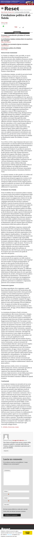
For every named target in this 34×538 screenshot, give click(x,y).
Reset (2, 12)
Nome (6, 492)
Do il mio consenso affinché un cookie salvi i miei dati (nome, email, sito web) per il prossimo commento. (15, 510)
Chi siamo (16, 4)
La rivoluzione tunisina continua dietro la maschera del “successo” (16, 39)
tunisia (17, 427)
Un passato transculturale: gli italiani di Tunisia (15, 35)
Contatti (11, 4)
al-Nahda (5, 427)
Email (6, 498)
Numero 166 (11, 12)
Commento (7, 470)
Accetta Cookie (27, 532)
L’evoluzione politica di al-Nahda (11, 48)
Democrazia (11, 427)
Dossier (5, 12)
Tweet (16, 27)
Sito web (6, 504)
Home (6, 4)
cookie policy (9, 534)
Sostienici (22, 4)
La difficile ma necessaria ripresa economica (14, 44)
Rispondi (6, 450)
